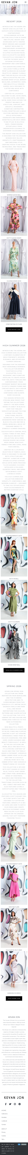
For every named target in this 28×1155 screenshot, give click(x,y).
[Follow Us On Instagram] (15, 1104)
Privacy (4, 1132)
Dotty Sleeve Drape (14, 238)
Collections (4, 1113)
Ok (19, 1144)
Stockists (4, 1117)
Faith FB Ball (14, 578)
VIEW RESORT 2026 (14, 329)
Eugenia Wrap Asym (14, 281)
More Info (24, 1144)
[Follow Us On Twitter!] (10, 1104)
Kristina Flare (14, 907)
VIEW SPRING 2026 (14, 998)
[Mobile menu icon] (25, 2)
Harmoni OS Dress (14, 993)
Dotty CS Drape (14, 622)
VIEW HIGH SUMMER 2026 (14, 670)
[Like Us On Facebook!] (5, 1104)
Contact (4, 1124)
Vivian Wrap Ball (14, 665)
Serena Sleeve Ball (14, 195)
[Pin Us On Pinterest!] (20, 1104)
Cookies (4, 1136)
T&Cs (3, 1139)
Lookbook (4, 1121)
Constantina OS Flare (14, 324)
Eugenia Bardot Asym (14, 535)
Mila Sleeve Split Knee (14, 950)
